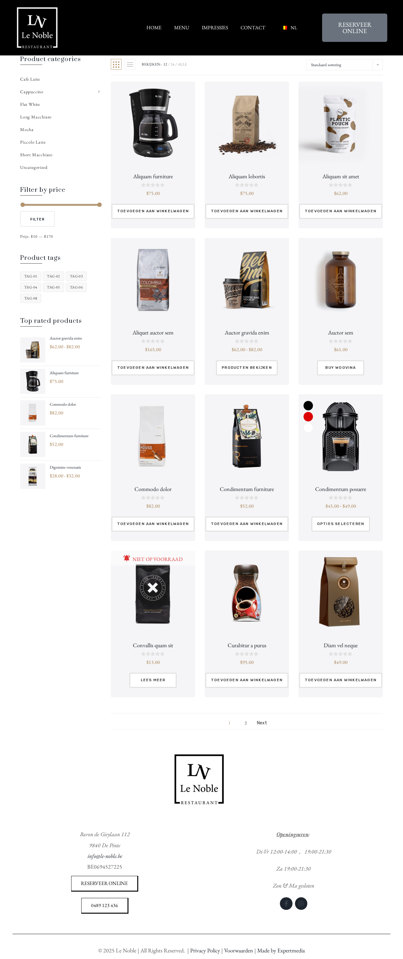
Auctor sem (340, 332)
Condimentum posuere (340, 489)
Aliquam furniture (153, 176)
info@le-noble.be (105, 855)
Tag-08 (30, 298)
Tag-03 (76, 276)
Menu (181, 27)
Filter (37, 219)
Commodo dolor (153, 489)
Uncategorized (33, 167)
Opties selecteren (340, 524)
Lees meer (153, 680)
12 (165, 64)
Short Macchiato (36, 154)
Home (154, 27)
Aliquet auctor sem (153, 332)
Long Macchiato (36, 117)
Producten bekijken (247, 367)
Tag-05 (53, 287)
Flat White (30, 104)
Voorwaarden (238, 950)
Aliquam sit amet (340, 176)
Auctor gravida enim (247, 332)
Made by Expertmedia (281, 950)
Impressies (215, 27)
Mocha (27, 129)
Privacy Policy (205, 950)
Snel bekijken (153, 154)
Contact (253, 27)
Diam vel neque (341, 645)
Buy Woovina (340, 367)
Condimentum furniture (247, 489)
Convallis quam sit (153, 645)
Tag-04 (30, 287)
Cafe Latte (30, 79)
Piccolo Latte (32, 142)
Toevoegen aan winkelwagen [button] (153, 211)
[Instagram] (301, 903)
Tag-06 (76, 287)
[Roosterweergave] (116, 64)
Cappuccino (31, 91)
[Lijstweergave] (130, 64)
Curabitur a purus (247, 645)
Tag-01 (30, 276)
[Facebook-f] (286, 903)
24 (172, 64)
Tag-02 (53, 276)
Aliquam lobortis (247, 176)
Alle (182, 64)
